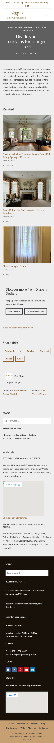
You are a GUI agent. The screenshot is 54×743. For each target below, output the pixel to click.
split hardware (20, 327)
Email (20, 358)
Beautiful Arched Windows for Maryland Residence (24, 212)
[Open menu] (46, 14)
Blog (35, 28)
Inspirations (27, 30)
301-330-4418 (15, 2)
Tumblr (30, 351)
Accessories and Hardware (20, 28)
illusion (7, 327)
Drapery (42, 28)
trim (31, 327)
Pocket (8, 358)
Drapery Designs (13, 382)
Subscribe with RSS (35, 311)
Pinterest (44, 351)
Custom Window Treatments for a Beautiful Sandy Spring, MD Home (26, 156)
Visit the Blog (14, 311)
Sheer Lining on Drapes (15, 266)
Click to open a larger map (15, 517)
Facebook (9, 351)
